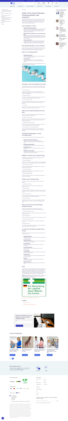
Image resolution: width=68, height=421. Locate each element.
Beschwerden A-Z (38, 382)
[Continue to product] (15, 342)
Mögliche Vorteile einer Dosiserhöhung (7, 17)
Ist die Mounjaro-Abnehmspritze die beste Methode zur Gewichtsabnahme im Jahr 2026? (52, 351)
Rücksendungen (38, 387)
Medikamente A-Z (38, 384)
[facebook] (17, 393)
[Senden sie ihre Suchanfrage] (35, 3)
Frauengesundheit (20, 6)
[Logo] (12, 3)
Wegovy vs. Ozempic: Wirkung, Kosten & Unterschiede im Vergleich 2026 (39, 350)
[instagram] (19, 393)
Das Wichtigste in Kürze (5, 9)
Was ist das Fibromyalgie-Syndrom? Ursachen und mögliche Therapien (14, 350)
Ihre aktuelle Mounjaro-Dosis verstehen (7, 10)
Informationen (38, 377)
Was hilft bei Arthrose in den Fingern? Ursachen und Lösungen (27, 350)
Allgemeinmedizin (39, 6)
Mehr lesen (61, 32)
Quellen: (3, 24)
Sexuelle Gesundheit (48, 6)
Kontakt (37, 394)
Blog (37, 391)
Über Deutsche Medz (39, 389)
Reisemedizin (56, 6)
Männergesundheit (12, 6)
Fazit (2, 23)
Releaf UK (45, 382)
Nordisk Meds (45, 384)
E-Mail (16, 320)
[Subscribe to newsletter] (57, 401)
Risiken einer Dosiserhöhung (5, 18)
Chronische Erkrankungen (30, 6)
